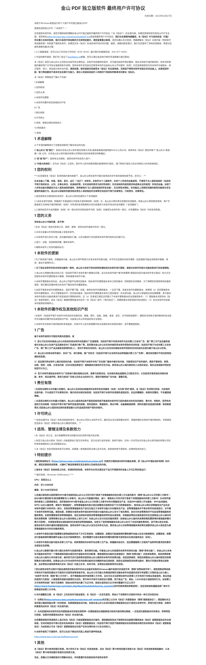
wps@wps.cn (74, 57)
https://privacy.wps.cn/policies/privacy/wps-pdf (77, 461)
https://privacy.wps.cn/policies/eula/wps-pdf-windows (74, 599)
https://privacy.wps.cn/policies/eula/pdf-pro (68, 36)
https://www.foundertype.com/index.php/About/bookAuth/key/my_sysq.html (74, 586)
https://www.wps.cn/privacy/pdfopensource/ (56, 636)
